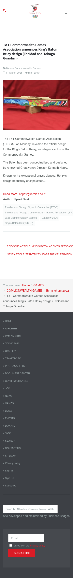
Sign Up (9, 478)
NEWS (8, 395)
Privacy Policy (12, 463)
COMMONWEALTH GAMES (25, 290)
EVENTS (10, 418)
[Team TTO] (35, 10)
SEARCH (10, 440)
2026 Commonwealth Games (21, 217)
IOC (7, 388)
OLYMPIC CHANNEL (16, 380)
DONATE (10, 425)
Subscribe (10, 485)
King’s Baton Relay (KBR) (19, 223)
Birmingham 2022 (57, 290)
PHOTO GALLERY (15, 365)
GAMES (38, 285)
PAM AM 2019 (13, 336)
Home (26, 285)
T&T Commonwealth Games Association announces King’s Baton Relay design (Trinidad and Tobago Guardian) (30, 51)
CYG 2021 (10, 350)
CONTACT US (13, 448)
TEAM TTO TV (13, 358)
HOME (8, 321)
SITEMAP (10, 455)
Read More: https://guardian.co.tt (24, 194)
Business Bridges (58, 516)
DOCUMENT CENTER (17, 373)
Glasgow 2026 (50, 217)
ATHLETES (11, 328)
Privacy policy (37, 545)
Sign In (9, 470)
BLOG (8, 410)
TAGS (8, 433)
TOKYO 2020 (12, 343)
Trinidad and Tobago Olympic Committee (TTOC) (31, 207)
